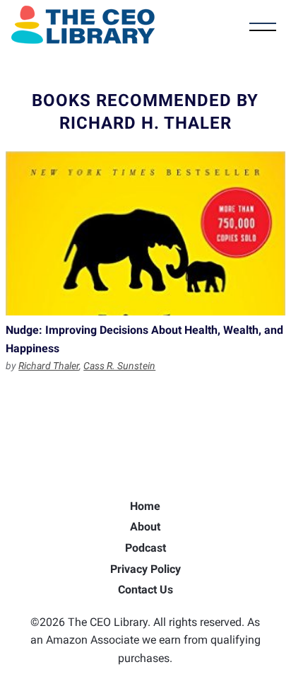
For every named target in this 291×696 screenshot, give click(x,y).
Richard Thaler (48, 365)
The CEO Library (83, 25)
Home (145, 506)
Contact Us (145, 589)
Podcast (145, 548)
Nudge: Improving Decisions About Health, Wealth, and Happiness (145, 233)
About (145, 526)
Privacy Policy (145, 569)
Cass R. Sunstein (119, 365)
